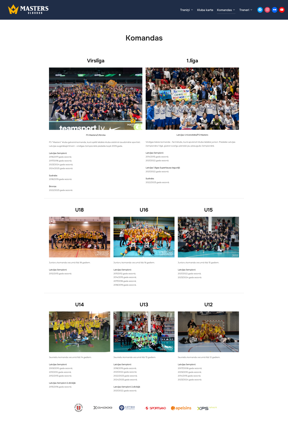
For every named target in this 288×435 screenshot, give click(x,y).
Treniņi (185, 10)
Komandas (224, 10)
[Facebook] (260, 10)
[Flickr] (274, 10)
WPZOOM (238, 426)
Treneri (244, 10)
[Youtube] (282, 10)
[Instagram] (267, 10)
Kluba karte (205, 10)
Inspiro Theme (219, 426)
